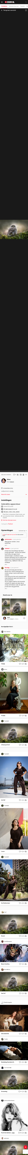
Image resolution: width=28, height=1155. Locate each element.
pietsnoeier (8, 539)
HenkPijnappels (8, 941)
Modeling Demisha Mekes (8, 1062)
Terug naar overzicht (9, 10)
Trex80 (6, 1039)
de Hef (3, 800)
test (8, 617)
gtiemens (6, 1138)
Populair (22, 6)
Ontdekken (4, 6)
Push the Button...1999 (7, 1132)
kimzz (4, 669)
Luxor (3, 851)
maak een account (11, 534)
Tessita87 (6, 721)
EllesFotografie (8, 1002)
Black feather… (5, 964)
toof (5, 912)
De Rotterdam (5, 903)
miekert (12, 482)
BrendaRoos (7, 969)
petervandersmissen (9, 1100)
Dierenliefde (5, 1033)
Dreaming (4, 1091)
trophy (3, 715)
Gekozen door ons (14, 6)
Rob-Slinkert (7, 631)
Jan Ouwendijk (7, 1067)
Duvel (3, 936)
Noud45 (7, 567)
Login (3, 534)
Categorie (7, 524)
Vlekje (3, 664)
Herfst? (3, 993)
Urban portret (5, 744)
